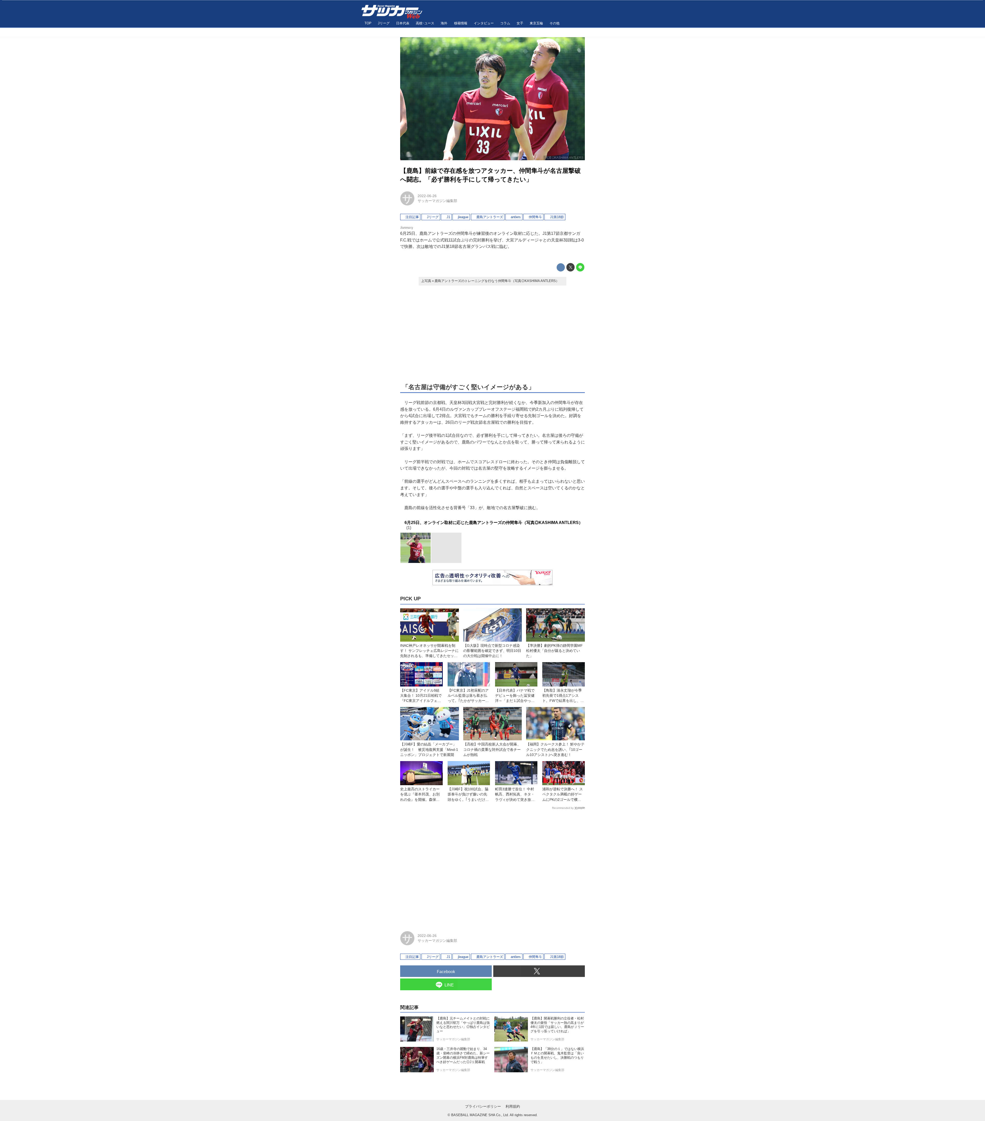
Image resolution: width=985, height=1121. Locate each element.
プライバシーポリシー (483, 1106)
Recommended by (563, 807)
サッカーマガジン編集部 (437, 201)
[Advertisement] (492, 334)
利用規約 (513, 1106)
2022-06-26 (427, 196)
